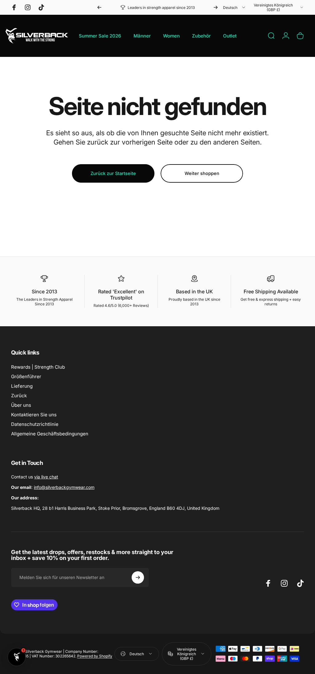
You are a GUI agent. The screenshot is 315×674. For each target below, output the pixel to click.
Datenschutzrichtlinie (34, 424)
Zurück (19, 395)
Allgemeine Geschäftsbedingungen (49, 434)
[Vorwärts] (215, 7)
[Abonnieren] (138, 577)
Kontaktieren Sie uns (34, 415)
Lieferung (22, 386)
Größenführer (26, 376)
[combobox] (234, 7)
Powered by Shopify (94, 656)
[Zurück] (99, 7)
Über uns (21, 405)
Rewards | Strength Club (38, 367)
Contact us (34, 476)
